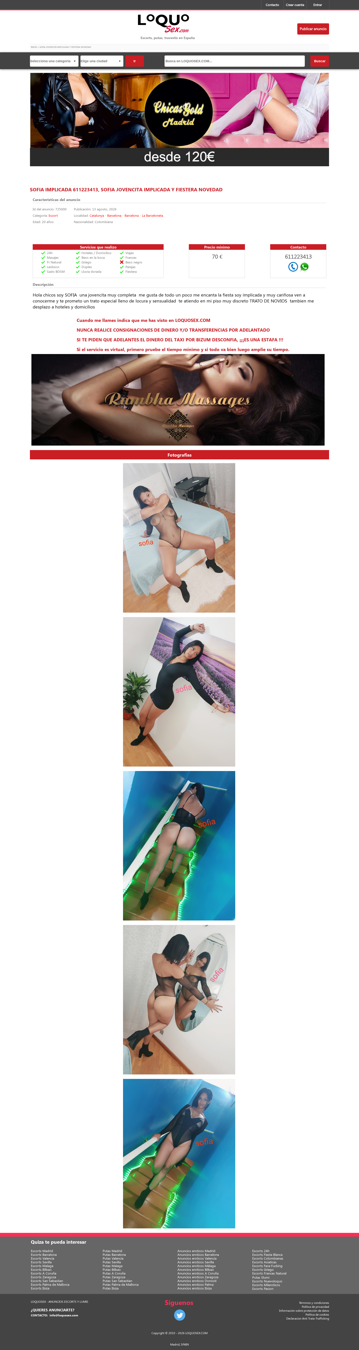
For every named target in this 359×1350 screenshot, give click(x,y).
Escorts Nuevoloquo (267, 1281)
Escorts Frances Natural (269, 1273)
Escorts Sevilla (41, 1262)
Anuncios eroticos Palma (195, 1284)
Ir (135, 61)
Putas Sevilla (112, 1262)
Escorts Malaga (42, 1265)
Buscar (320, 61)
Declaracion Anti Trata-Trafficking (307, 1318)
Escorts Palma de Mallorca (50, 1284)
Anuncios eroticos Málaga (196, 1265)
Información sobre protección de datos (304, 1310)
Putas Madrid (112, 1251)
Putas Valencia (113, 1258)
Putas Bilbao (112, 1269)
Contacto (272, 4)
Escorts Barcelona (44, 1254)
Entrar (317, 4)
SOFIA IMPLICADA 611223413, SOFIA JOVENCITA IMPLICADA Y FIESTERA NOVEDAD (126, 189)
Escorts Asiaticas (264, 1262)
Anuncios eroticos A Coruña (198, 1273)
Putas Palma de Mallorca (121, 1284)
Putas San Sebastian (117, 1280)
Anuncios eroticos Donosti (197, 1280)
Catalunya (97, 215)
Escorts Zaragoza (43, 1277)
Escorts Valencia (42, 1258)
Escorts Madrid (42, 1251)
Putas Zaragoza (114, 1277)
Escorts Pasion (262, 1288)
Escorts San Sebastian (47, 1280)
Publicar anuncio (313, 28)
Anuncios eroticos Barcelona (198, 1254)
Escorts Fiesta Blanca (267, 1254)
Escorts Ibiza (40, 1288)
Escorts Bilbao (41, 1269)
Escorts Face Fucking (267, 1265)
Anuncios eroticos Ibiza (194, 1288)
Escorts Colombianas (267, 1258)
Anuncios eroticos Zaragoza (197, 1277)
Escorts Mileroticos (266, 1285)
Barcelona (114, 215)
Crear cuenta (295, 4)
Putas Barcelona (114, 1254)
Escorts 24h (260, 1251)
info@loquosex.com (64, 1315)
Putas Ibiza (111, 1288)
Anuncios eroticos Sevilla (195, 1262)
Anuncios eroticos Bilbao (195, 1269)
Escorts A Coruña (43, 1273)
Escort (53, 215)
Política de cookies (317, 1314)
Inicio (34, 46)
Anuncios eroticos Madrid (196, 1251)
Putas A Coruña (114, 1273)
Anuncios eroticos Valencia (197, 1258)
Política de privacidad (315, 1307)
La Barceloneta (152, 215)
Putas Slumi (260, 1277)
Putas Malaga (112, 1265)
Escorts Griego (263, 1269)
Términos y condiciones (314, 1303)
